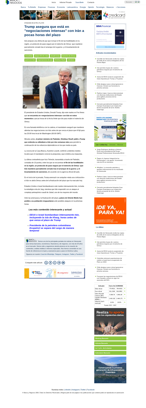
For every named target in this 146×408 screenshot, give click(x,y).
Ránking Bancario (101, 338)
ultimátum (71, 60)
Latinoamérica (72, 7)
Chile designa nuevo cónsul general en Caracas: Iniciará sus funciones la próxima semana (110, 86)
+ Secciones (120, 7)
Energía (83, 7)
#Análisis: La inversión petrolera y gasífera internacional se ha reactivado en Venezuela (110, 169)
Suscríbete (79, 2)
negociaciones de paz (45, 60)
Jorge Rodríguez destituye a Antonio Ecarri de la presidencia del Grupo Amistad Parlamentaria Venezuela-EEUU (110, 151)
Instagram (65, 254)
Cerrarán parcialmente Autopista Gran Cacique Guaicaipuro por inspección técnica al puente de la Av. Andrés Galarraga (110, 106)
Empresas (42, 7)
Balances (110, 7)
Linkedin (67, 390)
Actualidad (28, 56)
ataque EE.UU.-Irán (41, 56)
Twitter (72, 254)
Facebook (79, 254)
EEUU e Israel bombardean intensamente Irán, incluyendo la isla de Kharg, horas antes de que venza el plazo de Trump (54, 217)
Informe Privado (66, 2)
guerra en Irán (30, 60)
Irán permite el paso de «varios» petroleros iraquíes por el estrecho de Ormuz (109, 69)
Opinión (91, 7)
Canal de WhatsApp (47, 254)
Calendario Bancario (102, 353)
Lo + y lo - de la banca (103, 348)
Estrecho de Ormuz (68, 56)
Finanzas (51, 7)
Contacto (90, 2)
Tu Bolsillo (32, 7)
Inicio (54, 2)
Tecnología (100, 7)
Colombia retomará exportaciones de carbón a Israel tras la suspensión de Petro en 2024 (109, 260)
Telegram (58, 254)
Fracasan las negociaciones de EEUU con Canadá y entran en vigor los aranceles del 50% (109, 278)
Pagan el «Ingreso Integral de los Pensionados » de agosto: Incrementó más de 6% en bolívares (110, 160)
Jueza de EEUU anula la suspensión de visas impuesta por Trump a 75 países (110, 77)
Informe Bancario (101, 343)
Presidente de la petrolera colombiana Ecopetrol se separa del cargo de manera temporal (51, 228)
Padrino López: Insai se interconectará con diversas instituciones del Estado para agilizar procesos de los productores (110, 96)
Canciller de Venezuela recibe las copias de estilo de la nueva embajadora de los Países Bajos (110, 60)
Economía (61, 7)
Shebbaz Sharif (60, 60)
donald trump (55, 56)
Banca (23, 7)
